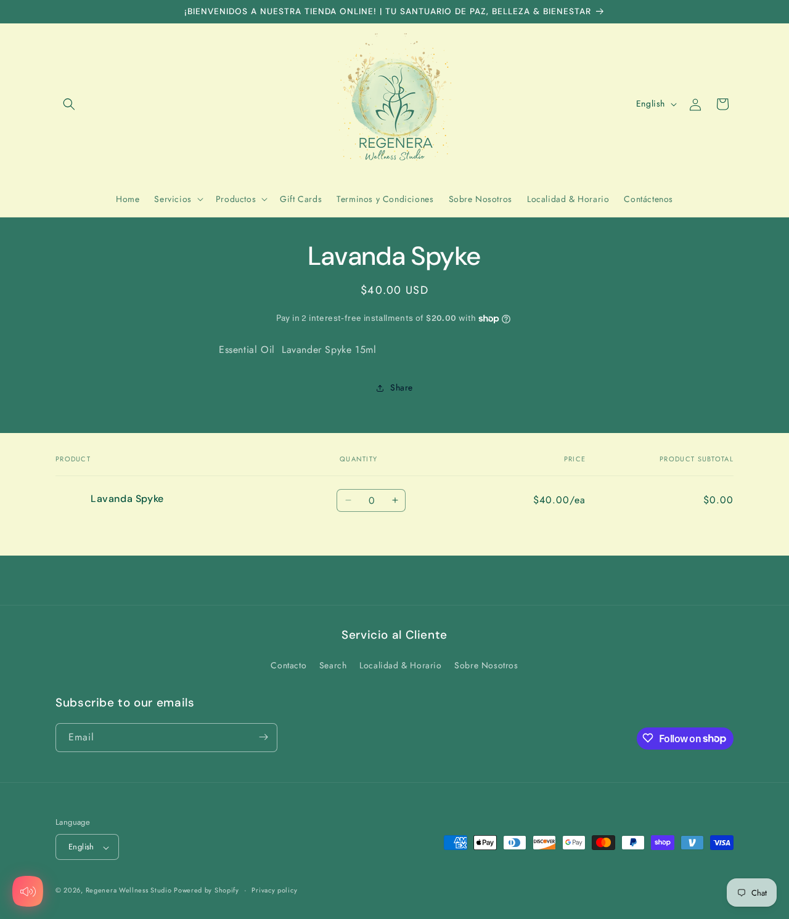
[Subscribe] (263, 737)
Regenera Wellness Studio (130, 891)
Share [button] (401, 387)
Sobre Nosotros (486, 666)
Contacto (288, 666)
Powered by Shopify (206, 891)
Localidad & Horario (400, 666)
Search (333, 666)
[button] (69, 104)
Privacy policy (274, 890)
